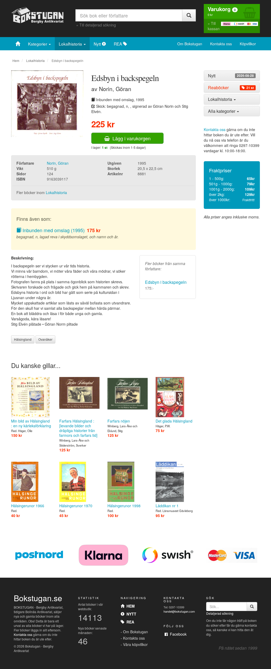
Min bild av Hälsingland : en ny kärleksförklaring (31, 423)
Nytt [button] (231, 75)
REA (118, 44)
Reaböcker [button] (231, 87)
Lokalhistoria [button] (220, 99)
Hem (15, 60)
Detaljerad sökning (219, 613)
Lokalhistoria (71, 44)
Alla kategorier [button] (222, 111)
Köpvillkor (248, 43)
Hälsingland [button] (22, 339)
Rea (129, 622)
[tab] (232, 76)
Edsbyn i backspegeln (166, 282)
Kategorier (38, 44)
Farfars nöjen (118, 421)
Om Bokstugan (189, 43)
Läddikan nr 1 (167, 505)
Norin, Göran (58, 163)
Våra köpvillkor (135, 644)
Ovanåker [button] (45, 339)
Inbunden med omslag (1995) (53, 230)
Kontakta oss (221, 43)
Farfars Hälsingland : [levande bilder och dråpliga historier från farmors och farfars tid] (78, 428)
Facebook (177, 634)
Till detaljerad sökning (97, 25)
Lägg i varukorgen (130, 138)
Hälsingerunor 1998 (124, 505)
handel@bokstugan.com (179, 611)
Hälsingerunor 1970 (75, 505)
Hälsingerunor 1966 (27, 505)
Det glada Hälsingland (174, 421)
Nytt (98, 44)
